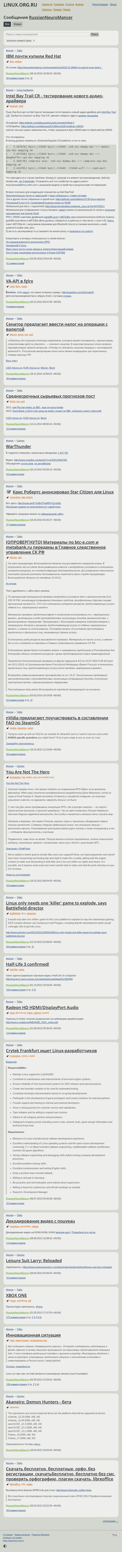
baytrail (14, 106)
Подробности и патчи (83, 1232)
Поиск (66, 9)
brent (20, 334)
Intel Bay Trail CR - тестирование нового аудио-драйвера (54, 98)
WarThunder (18, 446)
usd (31, 334)
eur (26, 334)
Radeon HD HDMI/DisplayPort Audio (42, 1007)
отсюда (67, 296)
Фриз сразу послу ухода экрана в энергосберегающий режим (39, 249)
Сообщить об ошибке (12, 1538)
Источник (11, 583)
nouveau (14, 1226)
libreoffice (15, 1484)
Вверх (115, 1535)
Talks (19, 50)
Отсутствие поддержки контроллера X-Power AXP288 (35, 252)
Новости (47, 4)
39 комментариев (16, 378)
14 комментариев (16, 1243)
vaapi (24, 286)
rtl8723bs (65, 217)
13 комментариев (16, 1033)
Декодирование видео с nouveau (40, 1221)
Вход (113, 4)
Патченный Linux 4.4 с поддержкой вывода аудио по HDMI (38, 203)
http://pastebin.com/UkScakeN (78, 292)
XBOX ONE (16, 1295)
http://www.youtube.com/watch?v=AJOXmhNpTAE (40, 460)
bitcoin (13, 334)
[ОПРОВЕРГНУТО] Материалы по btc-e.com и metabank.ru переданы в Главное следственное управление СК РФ (56, 547)
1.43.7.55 (63, 453)
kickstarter (15, 777)
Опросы (47, 9)
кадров (22, 507)
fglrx (18, 286)
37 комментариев (16, 524)
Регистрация (100, 4)
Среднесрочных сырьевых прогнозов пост (50, 396)
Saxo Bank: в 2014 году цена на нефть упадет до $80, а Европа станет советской (56, 411)
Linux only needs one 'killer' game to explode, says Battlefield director (56, 905)
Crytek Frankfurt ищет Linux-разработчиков (51, 1050)
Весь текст (12, 361)
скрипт (62, 210)
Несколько (12, 507)
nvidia (13, 728)
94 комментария (15, 78)
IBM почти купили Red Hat (33, 56)
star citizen (27, 497)
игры (57, 507)
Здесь (110, 220)
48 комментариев (16, 1510)
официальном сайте (52, 514)
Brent (52, 368)
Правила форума (22, 1535)
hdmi (29, 1013)
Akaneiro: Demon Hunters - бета (38, 1402)
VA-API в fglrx (19, 281)
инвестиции (21, 1340)
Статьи (69, 4)
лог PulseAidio (27, 181)
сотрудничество (38, 1340)
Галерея (59, 4)
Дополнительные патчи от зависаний (26, 195)
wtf (29, 1301)
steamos (21, 728)
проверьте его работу (81, 231)
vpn (20, 557)
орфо (29, 1484)
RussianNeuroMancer (51, 17)
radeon (37, 1013)
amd (12, 286)
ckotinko (11, 292)
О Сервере (8, 1535)
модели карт (63, 1232)
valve (30, 728)
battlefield (15, 913)
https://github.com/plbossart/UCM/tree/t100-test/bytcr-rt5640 (52, 126)
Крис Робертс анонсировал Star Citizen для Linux (63, 492)
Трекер (57, 9)
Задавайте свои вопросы (20, 743)
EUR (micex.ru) (31, 368)
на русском (27, 463)
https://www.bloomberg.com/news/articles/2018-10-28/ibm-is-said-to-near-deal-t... (60, 67)
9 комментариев (15, 306)
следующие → (110, 1521)
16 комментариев (16, 429)
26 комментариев (16, 754)
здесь (37, 1444)
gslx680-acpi (51, 217)
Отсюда (10, 1366)
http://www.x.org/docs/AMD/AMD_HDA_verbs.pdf (32, 1022)
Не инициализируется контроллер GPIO (28, 242)
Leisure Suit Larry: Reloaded (34, 1260)
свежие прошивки (88, 115)
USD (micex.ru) (14, 368)
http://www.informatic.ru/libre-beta (73, 1490)
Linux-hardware (25, 90)
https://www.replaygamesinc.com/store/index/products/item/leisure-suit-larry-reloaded (67, 1267)
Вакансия (11, 1062)
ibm (12, 61)
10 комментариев (16, 1278)
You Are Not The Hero (28, 772)
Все (7, 24)
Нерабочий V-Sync (16, 245)
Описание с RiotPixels (18, 848)
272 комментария (16, 1317)
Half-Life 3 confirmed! (27, 964)
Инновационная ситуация (33, 1335)
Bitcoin (44, 368)
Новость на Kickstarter (18, 875)
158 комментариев (16, 1384)
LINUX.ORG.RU (20, 4)
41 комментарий (15, 263)
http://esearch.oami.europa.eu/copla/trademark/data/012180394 (39, 979)
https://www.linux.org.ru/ (13, 1541)
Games (20, 440)
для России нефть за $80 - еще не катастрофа (37, 407)
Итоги (39, 1306)
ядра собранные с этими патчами (67, 195)
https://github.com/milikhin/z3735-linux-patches (80, 199)
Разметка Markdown (41, 1535)
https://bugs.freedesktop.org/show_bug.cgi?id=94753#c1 (75, 206)
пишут (26, 292)
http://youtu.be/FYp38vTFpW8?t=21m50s (39, 503)
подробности (23, 1366)
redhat (18, 61)
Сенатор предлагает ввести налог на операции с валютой (57, 326)
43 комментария (15, 474)
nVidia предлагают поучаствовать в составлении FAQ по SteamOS (57, 720)
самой (51, 507)
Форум (79, 4)
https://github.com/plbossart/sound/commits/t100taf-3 (46, 123)
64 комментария (15, 700)
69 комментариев (16, 946)
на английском (42, 463)
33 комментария (15, 885)
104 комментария (16, 990)
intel (21, 106)
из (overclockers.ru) (36, 507)
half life (13, 969)
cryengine (15, 497)
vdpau (35, 1226)
